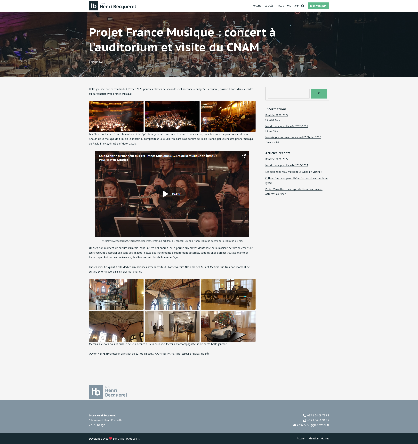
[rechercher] (319, 94)
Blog (281, 5)
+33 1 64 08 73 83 (316, 415)
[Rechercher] (302, 6)
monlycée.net (318, 5)
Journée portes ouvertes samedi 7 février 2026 (293, 137)
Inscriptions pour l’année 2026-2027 (286, 126)
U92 (289, 5)
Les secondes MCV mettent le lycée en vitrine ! (293, 172)
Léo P (136, 438)
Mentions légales (319, 438)
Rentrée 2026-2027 (276, 115)
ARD (297, 5)
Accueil (257, 5)
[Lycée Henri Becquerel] (113, 5)
